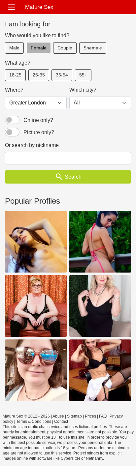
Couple (64, 47)
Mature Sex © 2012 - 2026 (26, 416)
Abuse (58, 416)
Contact (61, 421)
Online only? (38, 120)
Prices (90, 416)
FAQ (103, 416)
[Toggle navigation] (11, 7)
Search (68, 176)
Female (39, 47)
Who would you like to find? (37, 35)
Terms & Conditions (33, 421)
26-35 (39, 74)
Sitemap (74, 416)
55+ (83, 74)
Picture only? (38, 132)
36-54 (62, 74)
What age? (17, 63)
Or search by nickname (32, 145)
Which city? (82, 90)
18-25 (15, 74)
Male (14, 47)
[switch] (12, 120)
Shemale (93, 47)
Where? (14, 90)
